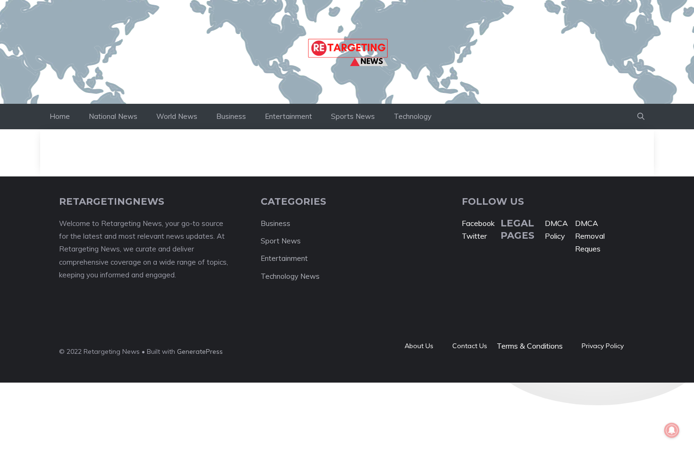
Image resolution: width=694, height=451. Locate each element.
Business (231, 116)
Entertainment (288, 116)
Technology (413, 116)
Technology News (290, 276)
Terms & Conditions (530, 346)
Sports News (353, 116)
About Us (419, 346)
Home (60, 116)
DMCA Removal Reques (590, 235)
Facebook (478, 223)
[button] (641, 116)
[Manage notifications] (671, 430)
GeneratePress (200, 351)
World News (176, 116)
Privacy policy (603, 346)
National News (113, 116)
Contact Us (469, 346)
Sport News (281, 240)
